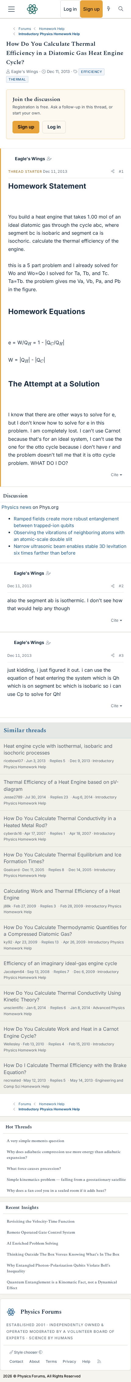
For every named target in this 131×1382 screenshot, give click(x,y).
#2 (121, 586)
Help (86, 1361)
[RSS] (99, 1361)
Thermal (17, 79)
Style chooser (25, 1352)
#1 (121, 171)
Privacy (69, 1361)
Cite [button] (115, 474)
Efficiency (91, 72)
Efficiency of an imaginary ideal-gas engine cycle (60, 963)
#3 (121, 655)
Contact (16, 1361)
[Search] (121, 8)
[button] (113, 171)
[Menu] (11, 9)
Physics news (16, 507)
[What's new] (109, 8)
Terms (51, 1361)
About (34, 1361)
